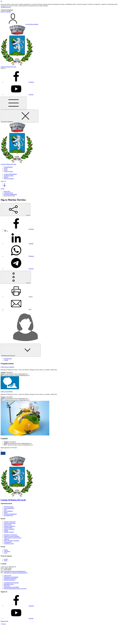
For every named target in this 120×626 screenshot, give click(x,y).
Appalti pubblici (8, 527)
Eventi (5, 560)
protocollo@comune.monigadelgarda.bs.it (15, 571)
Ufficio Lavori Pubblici (7, 391)
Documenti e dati (8, 515)
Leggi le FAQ (7, 575)
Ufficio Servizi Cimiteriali (7, 367)
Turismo (6, 530)
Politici (6, 512)
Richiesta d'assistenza (9, 580)
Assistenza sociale (8, 175)
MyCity (4, 624)
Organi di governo (8, 506)
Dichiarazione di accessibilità (11, 587)
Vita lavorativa (7, 524)
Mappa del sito (4, 621)
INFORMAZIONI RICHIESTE (8, 355)
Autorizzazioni (8, 542)
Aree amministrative (9, 508)
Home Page (7, 191)
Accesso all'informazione (10, 174)
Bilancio (6, 177)
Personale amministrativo (10, 194)
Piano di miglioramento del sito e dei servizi (15, 588)
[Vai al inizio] (1, 450)
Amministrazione (8, 193)
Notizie (6, 550)
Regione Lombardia (6, 11)
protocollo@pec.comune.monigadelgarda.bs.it (15, 572)
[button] (8, 167)
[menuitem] (19, 229)
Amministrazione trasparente (11, 582)
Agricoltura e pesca (9, 543)
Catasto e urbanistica (9, 529)
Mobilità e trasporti (9, 532)
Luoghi (6, 559)
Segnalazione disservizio (10, 578)
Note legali (7, 585)
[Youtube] (4, 186)
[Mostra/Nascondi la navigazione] (13, 103)
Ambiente (6, 539)
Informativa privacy (9, 584)
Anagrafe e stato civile (9, 521)
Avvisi (5, 552)
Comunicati (7, 551)
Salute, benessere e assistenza (11, 540)
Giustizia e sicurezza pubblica (11, 536)
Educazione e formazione (10, 534)
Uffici (5, 509)
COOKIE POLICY (6, 7)
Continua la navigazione (7, 10)
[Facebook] (4, 184)
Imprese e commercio (9, 526)
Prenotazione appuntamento (11, 577)
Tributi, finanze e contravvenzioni (12, 537)
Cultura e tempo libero (9, 523)
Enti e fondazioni (8, 511)
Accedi (2, 188)
